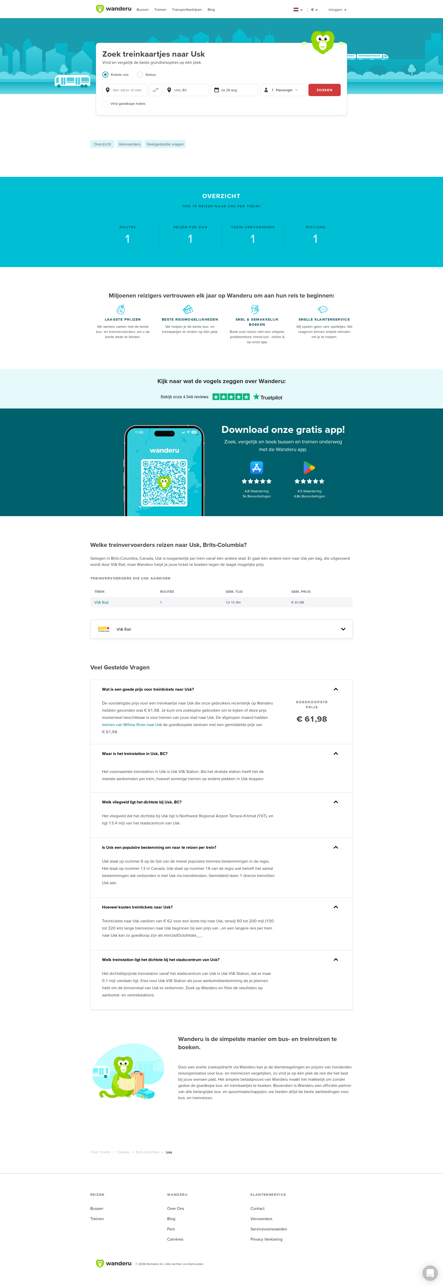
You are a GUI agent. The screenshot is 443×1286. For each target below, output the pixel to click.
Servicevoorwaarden (268, 1229)
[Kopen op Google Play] (309, 467)
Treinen (160, 9)
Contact (257, 1208)
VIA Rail (101, 602)
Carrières (175, 1239)
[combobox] (125, 90)
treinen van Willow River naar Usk (132, 724)
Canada (123, 1152)
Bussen (143, 9)
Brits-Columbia (147, 1152)
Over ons (175, 1208)
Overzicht (102, 144)
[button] (298, 9)
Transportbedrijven (187, 9)
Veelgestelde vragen (165, 144)
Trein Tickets (100, 1152)
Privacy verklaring (266, 1239)
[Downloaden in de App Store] (256, 467)
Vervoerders (129, 144)
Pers (171, 1229)
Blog (211, 9)
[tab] (119, 78)
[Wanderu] (113, 9)
